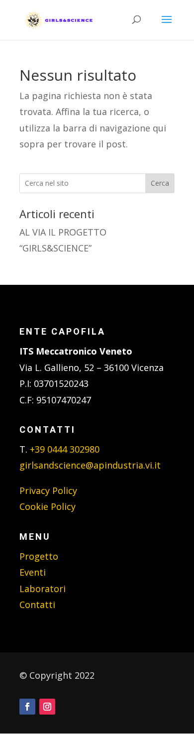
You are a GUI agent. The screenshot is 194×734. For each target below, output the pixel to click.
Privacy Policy (48, 490)
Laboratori (42, 589)
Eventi (32, 572)
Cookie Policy (47, 506)
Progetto (38, 556)
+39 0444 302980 (64, 449)
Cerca (160, 183)
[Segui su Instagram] (47, 707)
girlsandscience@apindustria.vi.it (90, 465)
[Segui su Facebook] (27, 707)
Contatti (37, 605)
